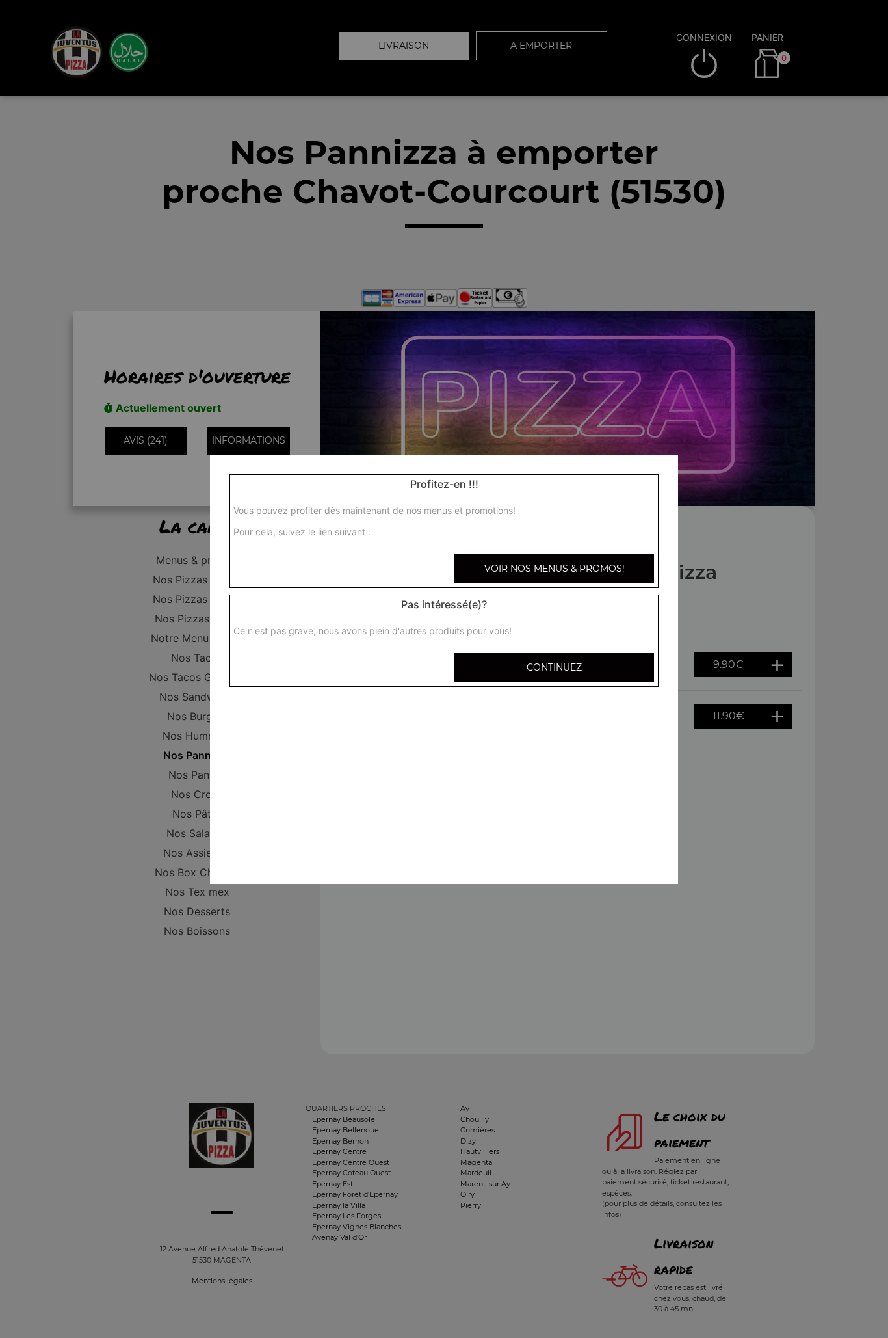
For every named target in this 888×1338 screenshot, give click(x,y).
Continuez (554, 667)
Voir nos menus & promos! (554, 568)
